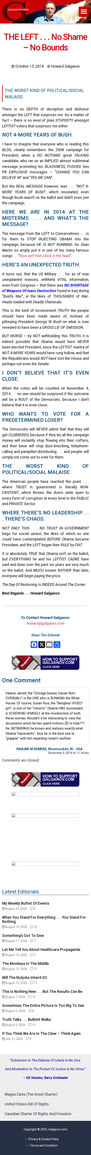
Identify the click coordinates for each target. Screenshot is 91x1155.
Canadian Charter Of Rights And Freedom (38, 1114)
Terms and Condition (44, 1145)
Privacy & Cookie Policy (43, 1139)
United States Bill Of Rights (27, 1104)
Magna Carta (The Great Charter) (31, 1094)
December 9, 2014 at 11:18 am (68, 753)
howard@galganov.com (46, 623)
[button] (84, 12)
